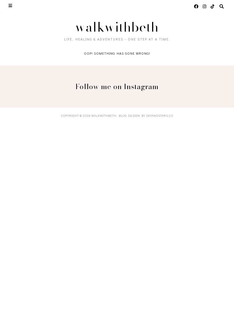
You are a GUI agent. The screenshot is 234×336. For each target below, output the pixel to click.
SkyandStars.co (159, 115)
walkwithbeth (117, 27)
